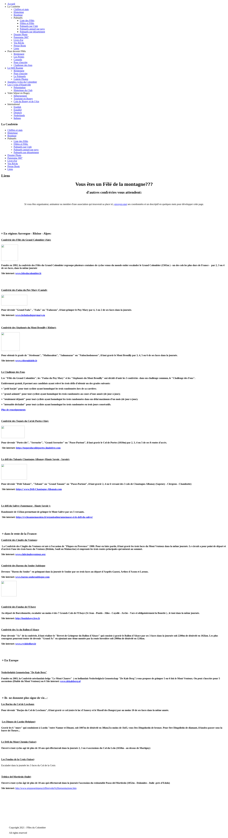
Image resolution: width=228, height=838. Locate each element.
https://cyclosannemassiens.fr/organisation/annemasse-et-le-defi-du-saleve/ (54, 517)
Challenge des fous (23, 65)
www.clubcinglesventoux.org (30, 554)
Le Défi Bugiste (15, 68)
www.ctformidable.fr (26, 360)
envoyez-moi (120, 204)
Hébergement (20, 96)
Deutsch (18, 112)
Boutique (18, 15)
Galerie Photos (21, 79)
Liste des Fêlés (27, 20)
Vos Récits (19, 43)
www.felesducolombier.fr (28, 273)
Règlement (19, 54)
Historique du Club (23, 90)
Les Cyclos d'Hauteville (19, 84)
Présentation (20, 87)
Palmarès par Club (29, 26)
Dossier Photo (20, 34)
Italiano (17, 118)
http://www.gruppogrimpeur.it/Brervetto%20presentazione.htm (45, 788)
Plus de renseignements (13, 409)
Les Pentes (19, 56)
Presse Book (20, 45)
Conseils (18, 59)
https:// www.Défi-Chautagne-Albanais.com (39, 489)
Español (18, 109)
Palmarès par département (32, 31)
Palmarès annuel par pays (32, 29)
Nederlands (19, 115)
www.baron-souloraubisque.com (32, 577)
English (17, 107)
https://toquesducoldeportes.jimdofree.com (38, 448)
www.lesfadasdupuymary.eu (30, 315)
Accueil (11, 3)
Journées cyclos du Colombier (22, 82)
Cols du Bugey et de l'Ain (26, 101)
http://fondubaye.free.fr (27, 618)
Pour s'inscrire (20, 62)
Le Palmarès (20, 76)
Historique (19, 12)
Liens (16, 48)
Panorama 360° (21, 37)
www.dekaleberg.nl (70, 681)
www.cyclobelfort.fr (25, 643)
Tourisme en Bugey (23, 98)
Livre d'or (18, 40)
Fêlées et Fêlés (27, 23)
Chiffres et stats (21, 9)
